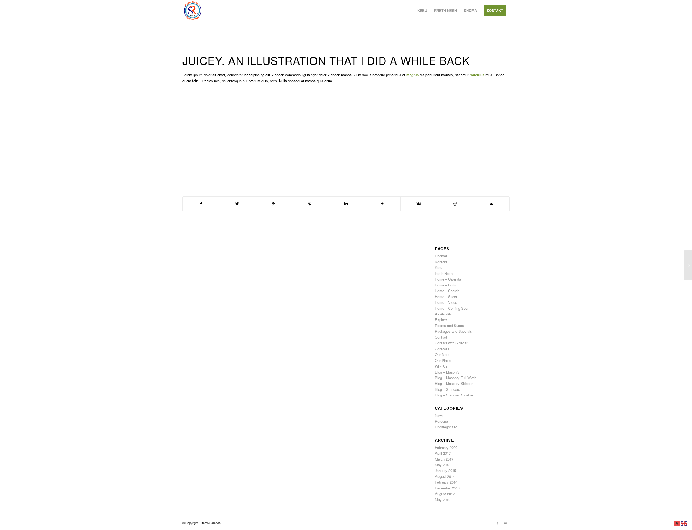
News (439, 415)
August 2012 (445, 493)
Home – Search (447, 290)
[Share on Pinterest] (310, 204)
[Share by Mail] (491, 204)
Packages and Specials (453, 331)
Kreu (438, 267)
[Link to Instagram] (505, 523)
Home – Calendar (448, 279)
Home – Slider (446, 296)
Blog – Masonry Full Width (455, 377)
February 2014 (446, 482)
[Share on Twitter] (237, 204)
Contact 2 (442, 348)
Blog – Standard (447, 389)
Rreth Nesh (444, 273)
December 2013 (447, 488)
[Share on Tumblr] (382, 204)
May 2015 (442, 464)
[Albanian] (677, 522)
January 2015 (445, 470)
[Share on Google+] (273, 204)
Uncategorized (446, 426)
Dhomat (441, 255)
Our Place (443, 360)
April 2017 (443, 453)
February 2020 (446, 447)
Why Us (441, 366)
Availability (443, 313)
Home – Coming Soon (452, 308)
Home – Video (446, 302)
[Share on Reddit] (455, 204)
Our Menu (442, 354)
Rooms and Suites (449, 325)
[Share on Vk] (419, 204)
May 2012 (442, 499)
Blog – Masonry (447, 372)
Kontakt (441, 261)
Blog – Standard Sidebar (454, 395)
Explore (441, 319)
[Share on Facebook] (201, 204)
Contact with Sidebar (451, 342)
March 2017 (444, 459)
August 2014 (445, 476)
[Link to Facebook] (497, 523)
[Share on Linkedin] (346, 204)
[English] (684, 522)
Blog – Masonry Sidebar (454, 383)
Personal (442, 421)
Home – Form (445, 285)
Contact (441, 337)
